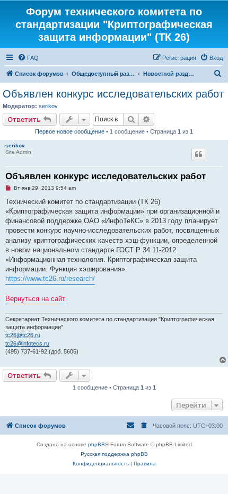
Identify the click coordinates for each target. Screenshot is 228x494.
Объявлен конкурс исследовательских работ (113, 94)
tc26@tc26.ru (22, 335)
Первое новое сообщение (69, 131)
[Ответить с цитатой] (198, 154)
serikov (48, 106)
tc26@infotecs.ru (27, 343)
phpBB (96, 444)
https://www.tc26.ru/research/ (50, 279)
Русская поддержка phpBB (114, 454)
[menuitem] (28, 57)
